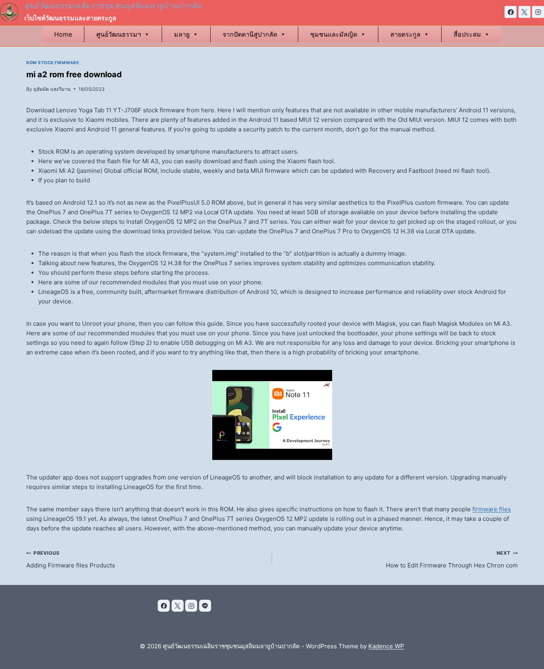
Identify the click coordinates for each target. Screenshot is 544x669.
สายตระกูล (405, 34)
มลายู (182, 34)
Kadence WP (386, 646)
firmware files (491, 509)
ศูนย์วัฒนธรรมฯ (118, 34)
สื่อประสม (467, 34)
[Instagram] (538, 12)
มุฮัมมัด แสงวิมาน (51, 89)
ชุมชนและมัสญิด (333, 34)
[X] (524, 12)
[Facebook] (511, 12)
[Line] (205, 606)
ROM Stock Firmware (52, 62)
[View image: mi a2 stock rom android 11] (272, 415)
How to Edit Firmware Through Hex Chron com (452, 559)
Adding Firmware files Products (70, 559)
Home (63, 34)
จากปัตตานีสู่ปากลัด (250, 34)
